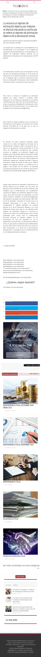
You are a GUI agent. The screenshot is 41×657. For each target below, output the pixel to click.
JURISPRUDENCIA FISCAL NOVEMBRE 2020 (18, 444)
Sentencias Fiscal (13, 11)
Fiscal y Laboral (27, 643)
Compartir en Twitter (11, 309)
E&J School (16, 644)
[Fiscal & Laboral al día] (20, 5)
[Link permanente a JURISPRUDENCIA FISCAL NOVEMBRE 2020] (20, 430)
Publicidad (23, 652)
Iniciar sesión (20, 577)
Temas (15, 585)
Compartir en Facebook (12, 304)
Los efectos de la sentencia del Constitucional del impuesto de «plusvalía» (22, 600)
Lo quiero (8, 299)
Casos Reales (16, 643)
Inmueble (9, 644)
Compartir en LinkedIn (12, 318)
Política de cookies (13, 652)
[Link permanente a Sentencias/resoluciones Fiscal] (20, 541)
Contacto (31, 652)
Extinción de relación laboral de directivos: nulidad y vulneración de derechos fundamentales (23, 609)
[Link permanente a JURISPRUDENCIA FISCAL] (20, 467)
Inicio (5, 11)
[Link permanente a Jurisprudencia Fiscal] (20, 504)
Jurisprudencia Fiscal (10, 519)
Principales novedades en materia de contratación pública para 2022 (23, 590)
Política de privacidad (25, 650)
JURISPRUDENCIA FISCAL (12, 482)
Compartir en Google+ (12, 314)
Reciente (8, 585)
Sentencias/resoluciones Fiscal (14, 556)
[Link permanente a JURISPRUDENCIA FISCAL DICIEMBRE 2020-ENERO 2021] (20, 391)
